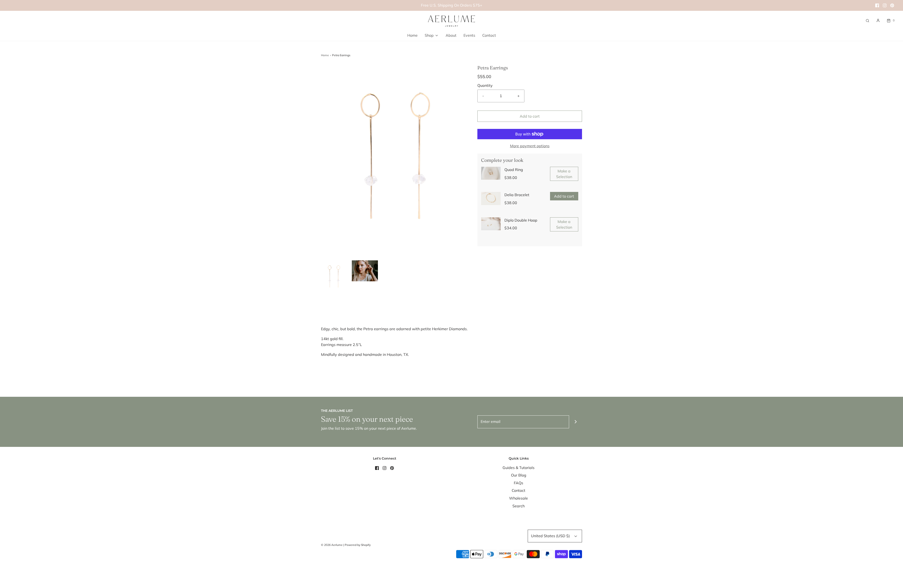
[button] (334, 276)
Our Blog (518, 475)
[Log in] (878, 20)
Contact (489, 35)
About (451, 35)
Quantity (485, 85)
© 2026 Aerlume (332, 545)
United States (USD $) (551, 535)
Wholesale (518, 498)
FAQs (518, 483)
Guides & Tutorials (519, 467)
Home (412, 35)
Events (469, 35)
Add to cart (530, 116)
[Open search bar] (867, 20)
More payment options (530, 145)
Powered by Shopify (358, 545)
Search (518, 506)
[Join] (575, 421)
